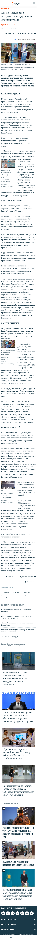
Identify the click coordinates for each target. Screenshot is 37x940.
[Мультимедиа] (11, 937)
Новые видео (10, 803)
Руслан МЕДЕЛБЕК (8, 25)
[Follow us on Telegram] (17, 913)
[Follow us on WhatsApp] (22, 913)
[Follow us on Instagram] (8, 913)
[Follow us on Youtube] (3, 913)
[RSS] (32, 913)
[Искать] (26, 937)
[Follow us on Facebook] (13, 913)
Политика (5, 9)
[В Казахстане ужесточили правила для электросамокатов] (18, 850)
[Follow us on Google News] (27, 913)
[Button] (10, 33)
